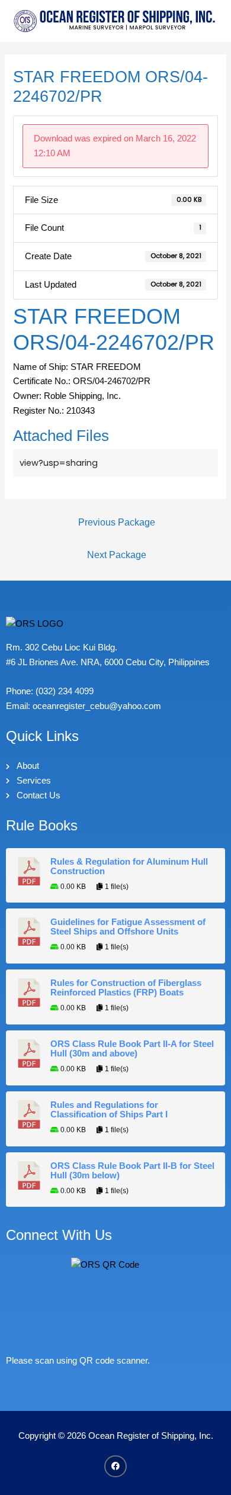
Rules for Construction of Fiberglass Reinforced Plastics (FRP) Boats (125, 987)
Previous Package (116, 522)
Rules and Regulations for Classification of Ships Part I (109, 1109)
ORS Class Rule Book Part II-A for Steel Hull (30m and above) (132, 1048)
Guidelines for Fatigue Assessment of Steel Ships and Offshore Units (128, 926)
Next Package (116, 555)
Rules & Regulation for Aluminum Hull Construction (129, 866)
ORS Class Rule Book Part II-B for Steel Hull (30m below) (132, 1170)
